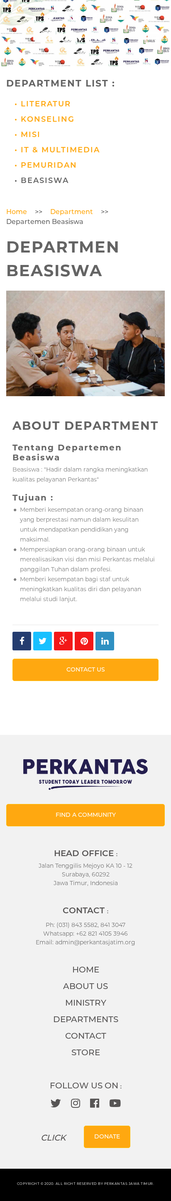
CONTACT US (85, 669)
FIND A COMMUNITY (86, 814)
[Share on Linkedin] (104, 641)
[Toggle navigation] (152, 39)
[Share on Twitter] (42, 641)
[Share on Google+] (63, 641)
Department (71, 212)
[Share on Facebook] (21, 641)
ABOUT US (85, 986)
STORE (85, 1052)
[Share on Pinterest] (84, 641)
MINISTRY (85, 1003)
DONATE (107, 1136)
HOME (85, 970)
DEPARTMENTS (85, 1019)
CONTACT (85, 1036)
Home (16, 212)
